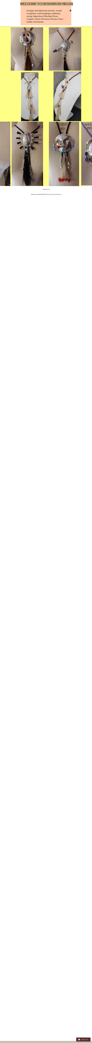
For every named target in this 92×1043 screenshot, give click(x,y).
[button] (70, 10)
